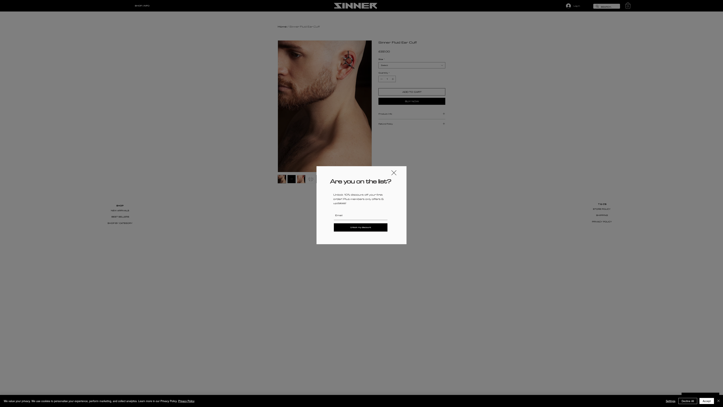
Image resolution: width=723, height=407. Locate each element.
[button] (394, 172)
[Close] (718, 401)
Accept (707, 401)
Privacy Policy (186, 401)
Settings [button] (670, 401)
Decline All (688, 401)
